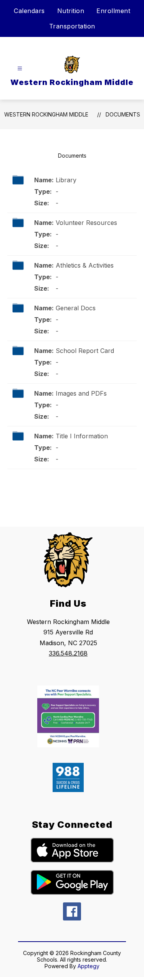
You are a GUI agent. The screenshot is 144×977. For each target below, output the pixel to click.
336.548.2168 (68, 653)
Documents (123, 114)
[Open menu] (19, 68)
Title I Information (82, 436)
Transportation (72, 26)
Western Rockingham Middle (46, 114)
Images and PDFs (81, 393)
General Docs (76, 308)
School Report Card (85, 351)
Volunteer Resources (86, 222)
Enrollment (113, 11)
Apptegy (88, 966)
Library (66, 180)
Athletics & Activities (85, 265)
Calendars (29, 11)
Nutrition (70, 11)
